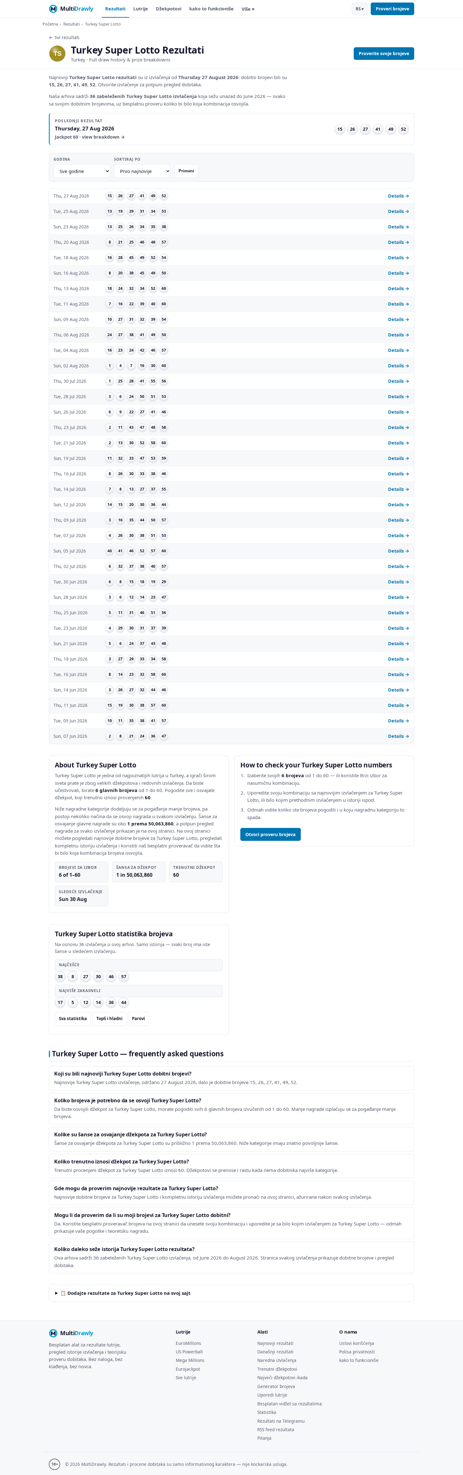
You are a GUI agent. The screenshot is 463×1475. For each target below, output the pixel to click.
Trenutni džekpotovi (277, 1369)
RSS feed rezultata (275, 1429)
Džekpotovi (168, 9)
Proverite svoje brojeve (384, 53)
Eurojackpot (188, 1369)
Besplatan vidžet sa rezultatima (289, 1404)
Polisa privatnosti (357, 1352)
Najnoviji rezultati (275, 1343)
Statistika (266, 1412)
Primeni (186, 171)
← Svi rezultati (64, 37)
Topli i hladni (109, 1018)
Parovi (138, 1018)
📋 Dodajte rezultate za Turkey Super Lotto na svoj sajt (125, 1293)
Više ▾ (248, 9)
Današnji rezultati (275, 1352)
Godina (62, 159)
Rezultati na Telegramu (281, 1421)
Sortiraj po (127, 159)
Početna (50, 24)
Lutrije (140, 9)
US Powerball (189, 1352)
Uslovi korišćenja (356, 1343)
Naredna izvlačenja (276, 1360)
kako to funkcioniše (211, 9)
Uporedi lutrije (272, 1395)
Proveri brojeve (392, 9)
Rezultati (115, 9)
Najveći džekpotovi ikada (282, 1377)
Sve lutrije (186, 1377)
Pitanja (264, 1438)
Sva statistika (73, 1018)
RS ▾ (360, 9)
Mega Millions (190, 1360)
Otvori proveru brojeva (270, 834)
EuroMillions (188, 1343)
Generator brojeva (276, 1386)
